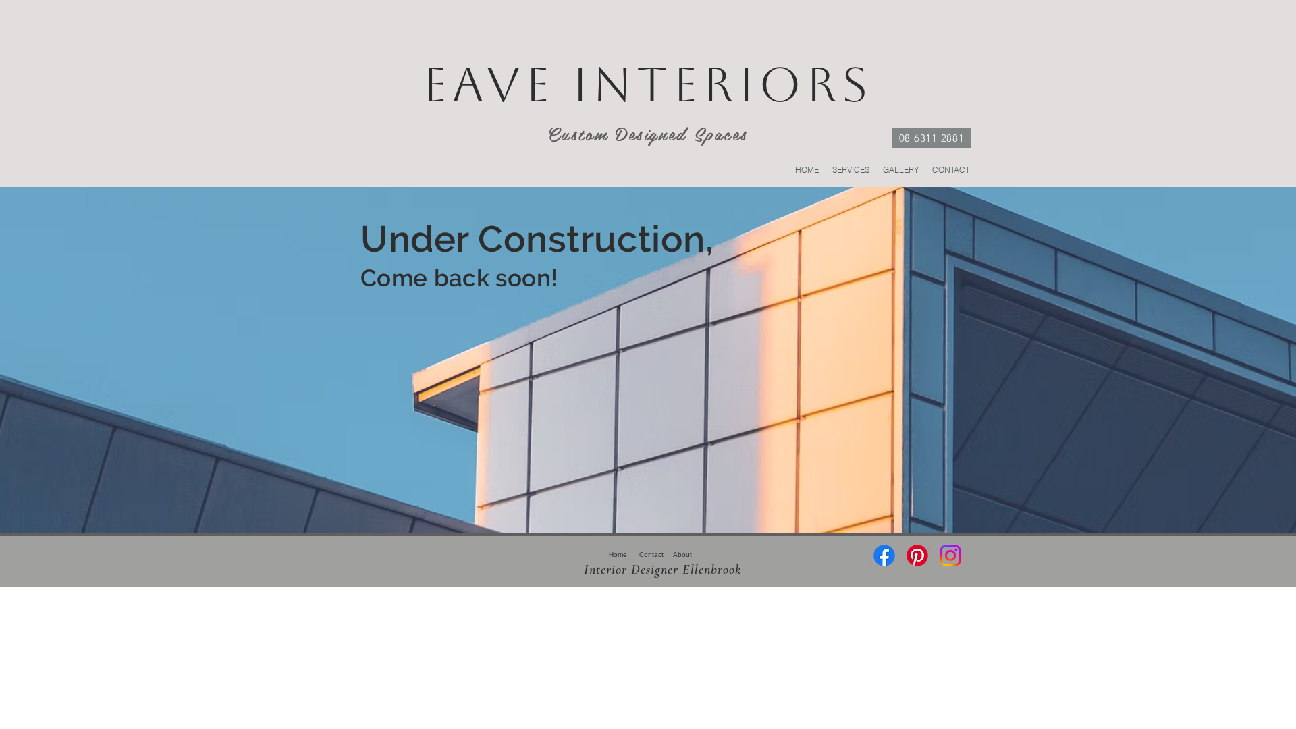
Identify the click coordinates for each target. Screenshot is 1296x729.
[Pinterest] (917, 555)
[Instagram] (950, 555)
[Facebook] (884, 555)
